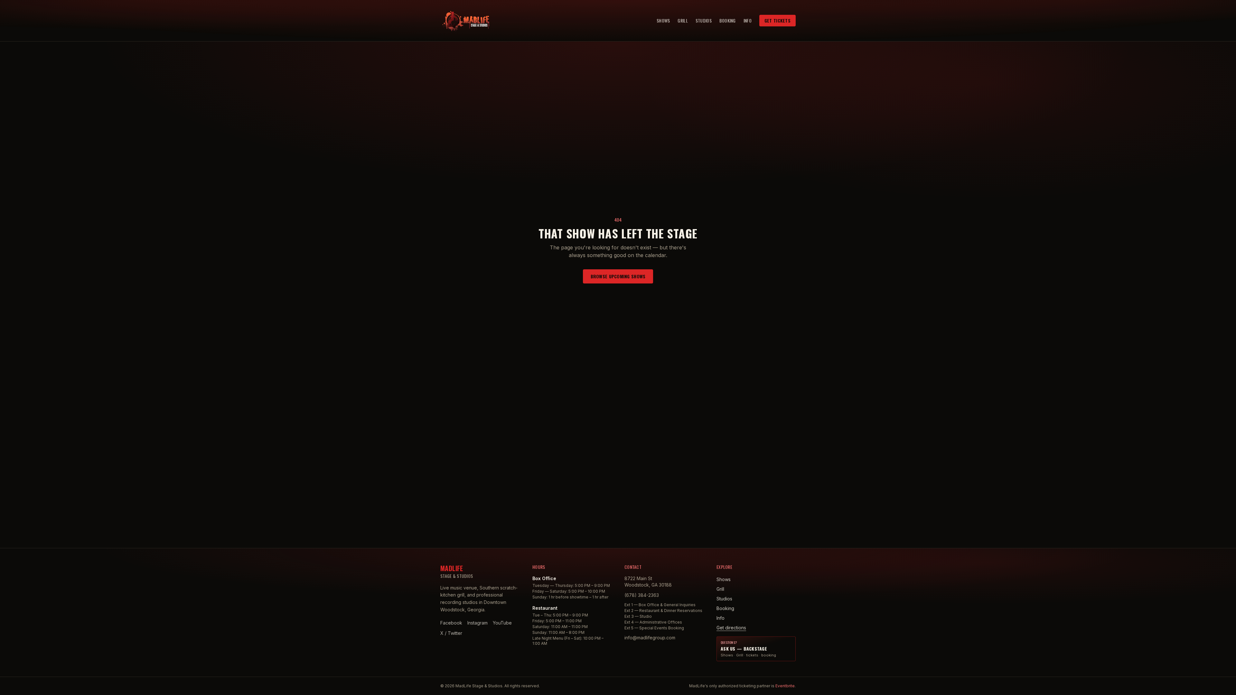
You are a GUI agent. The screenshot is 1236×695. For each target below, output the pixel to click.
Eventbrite (785, 685)
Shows (663, 20)
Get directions (731, 627)
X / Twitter (451, 633)
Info (748, 20)
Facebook (451, 623)
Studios (704, 20)
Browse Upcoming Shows (618, 276)
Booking (727, 20)
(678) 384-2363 (641, 595)
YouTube (502, 623)
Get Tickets (777, 20)
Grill (683, 20)
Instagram (477, 623)
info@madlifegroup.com (649, 637)
